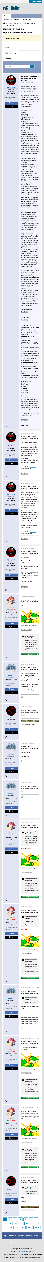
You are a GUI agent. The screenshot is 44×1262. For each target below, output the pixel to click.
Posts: (6, 99)
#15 (38, 1177)
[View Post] (30, 834)
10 (16, 1223)
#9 (38, 783)
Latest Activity (10, 53)
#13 (38, 1038)
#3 (38, 483)
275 (29, 1227)
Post (12, 106)
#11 (38, 907)
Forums (7, 16)
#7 (38, 707)
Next (37, 1227)
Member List (8, 19)
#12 (38, 988)
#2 (38, 433)
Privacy (21, 1236)
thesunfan (33, 413)
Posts (7, 48)
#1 (38, 76)
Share (12, 103)
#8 (38, 743)
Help (4, 1236)
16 (11, 1227)
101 (23, 1227)
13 (32, 1223)
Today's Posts (26, 19)
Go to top (8, 1242)
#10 (38, 822)
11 (21, 1223)
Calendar (17, 19)
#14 (38, 1108)
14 (38, 1223)
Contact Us (12, 1236)
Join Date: (8, 97)
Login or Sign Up (35, 1)
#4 (38, 548)
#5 (38, 596)
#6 (38, 664)
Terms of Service (31, 1236)
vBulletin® (22, 1251)
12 (27, 1223)
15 (5, 1227)
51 (16, 1227)
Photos (8, 58)
